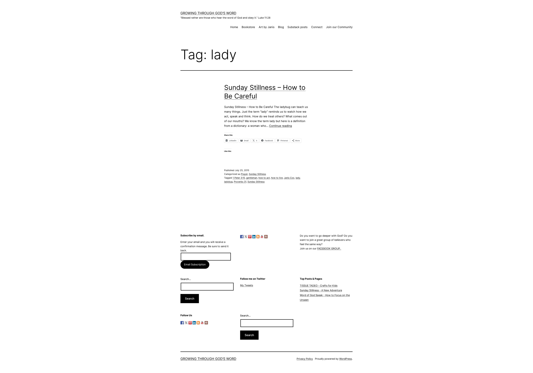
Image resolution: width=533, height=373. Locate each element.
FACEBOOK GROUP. (329, 248)
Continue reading (280, 125)
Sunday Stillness (257, 174)
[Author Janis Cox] (241, 236)
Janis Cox (289, 177)
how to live (277, 177)
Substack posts (297, 27)
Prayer (244, 174)
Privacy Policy (305, 358)
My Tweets (246, 285)
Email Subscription (195, 264)
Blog (281, 27)
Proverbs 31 (240, 181)
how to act (264, 177)
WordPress (345, 358)
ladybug (228, 181)
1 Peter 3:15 (239, 177)
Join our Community (339, 27)
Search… (185, 279)
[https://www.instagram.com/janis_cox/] (266, 236)
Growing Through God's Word (208, 13)
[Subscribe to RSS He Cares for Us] (258, 236)
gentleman (251, 177)
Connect (316, 27)
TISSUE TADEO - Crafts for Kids (318, 285)
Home (234, 27)
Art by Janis (266, 27)
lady (298, 177)
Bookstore (248, 27)
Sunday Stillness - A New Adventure (321, 290)
